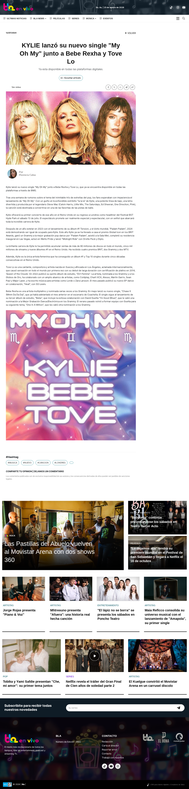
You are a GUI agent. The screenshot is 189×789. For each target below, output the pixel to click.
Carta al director (110, 745)
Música (90, 18)
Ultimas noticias (16, 18)
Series (75, 18)
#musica (12, 462)
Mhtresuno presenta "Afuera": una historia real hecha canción (70, 614)
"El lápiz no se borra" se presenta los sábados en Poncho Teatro (116, 614)
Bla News (39, 18)
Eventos (108, 18)
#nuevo (27, 462)
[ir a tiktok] (171, 7)
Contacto (106, 753)
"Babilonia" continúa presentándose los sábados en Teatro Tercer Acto (153, 522)
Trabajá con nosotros (113, 757)
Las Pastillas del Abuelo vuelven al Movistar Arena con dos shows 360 (49, 551)
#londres (60, 462)
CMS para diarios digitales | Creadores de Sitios (167, 784)
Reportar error (109, 749)
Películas (59, 18)
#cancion (43, 462)
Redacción (107, 741)
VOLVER (131, 33)
